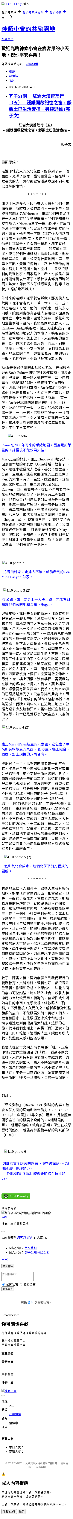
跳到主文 (7, 39)
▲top (4, 1259)
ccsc (4, 1216)
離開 (21, 1511)
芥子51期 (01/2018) (37, 1252)
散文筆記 (31, 1248)
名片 (12, 80)
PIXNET (17, 1463)
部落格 (13, 76)
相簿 (12, 71)
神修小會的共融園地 (28, 28)
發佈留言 (8, 1289)
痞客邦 (21, 1237)
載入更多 (8, 1266)
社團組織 (32, 64)
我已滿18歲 (9, 1511)
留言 (30, 1237)
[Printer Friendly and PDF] (15, 1197)
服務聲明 (41, 1467)
